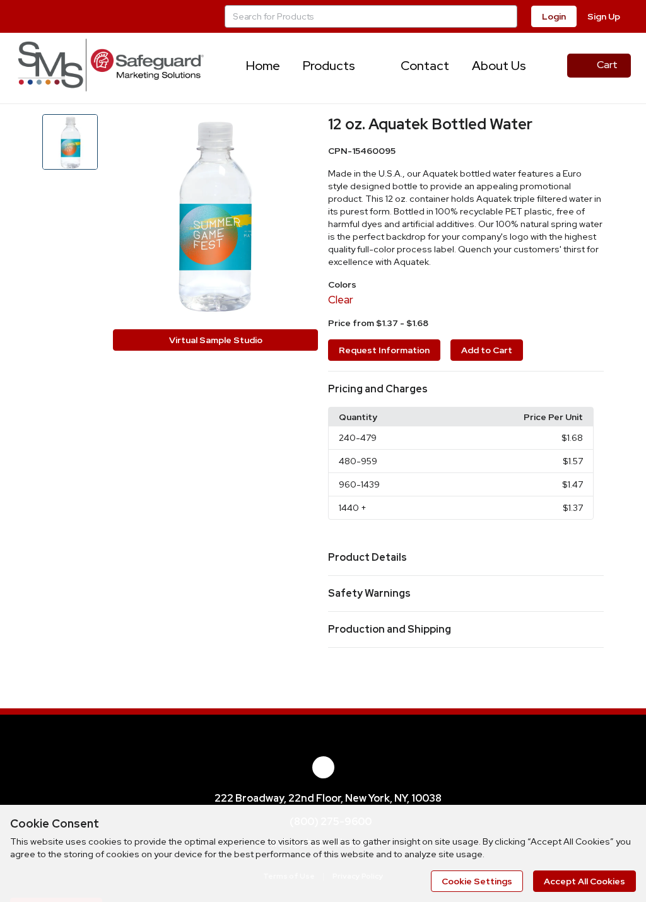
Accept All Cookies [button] (584, 881)
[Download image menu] (302, 130)
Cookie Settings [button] (477, 881)
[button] (466, 389)
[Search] (506, 16)
